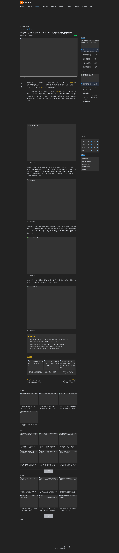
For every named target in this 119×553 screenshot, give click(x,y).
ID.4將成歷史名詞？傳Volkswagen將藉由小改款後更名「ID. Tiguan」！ (67, 372)
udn (21, 26)
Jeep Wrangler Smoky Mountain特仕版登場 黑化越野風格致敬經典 (49, 339)
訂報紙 (71, 546)
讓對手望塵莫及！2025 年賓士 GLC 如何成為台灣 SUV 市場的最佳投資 (68, 447)
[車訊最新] (98, 38)
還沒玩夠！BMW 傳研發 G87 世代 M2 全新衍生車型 (45, 349)
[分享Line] (21, 86)
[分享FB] (21, 83)
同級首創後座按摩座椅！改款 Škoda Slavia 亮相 (44, 342)
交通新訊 (53, 6)
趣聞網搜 (61, 6)
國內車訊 (22, 6)
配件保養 (84, 6)
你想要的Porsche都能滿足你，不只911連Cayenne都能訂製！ (48, 407)
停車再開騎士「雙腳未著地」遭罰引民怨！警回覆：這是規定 (68, 464)
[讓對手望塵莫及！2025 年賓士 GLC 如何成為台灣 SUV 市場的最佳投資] (68, 439)
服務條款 (53, 546)
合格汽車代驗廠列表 (86, 161)
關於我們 (76, 546)
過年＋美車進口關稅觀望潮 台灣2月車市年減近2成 (35, 372)
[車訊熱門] (98, 71)
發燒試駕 (30, 6)
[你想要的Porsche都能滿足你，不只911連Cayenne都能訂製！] (48, 399)
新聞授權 (48, 546)
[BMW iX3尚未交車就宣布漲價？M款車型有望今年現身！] (51, 365)
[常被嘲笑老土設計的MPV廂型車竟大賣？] (29, 417)
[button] (98, 2)
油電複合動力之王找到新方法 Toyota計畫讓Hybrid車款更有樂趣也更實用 (68, 491)
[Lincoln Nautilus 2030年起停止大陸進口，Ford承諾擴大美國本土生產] (68, 399)
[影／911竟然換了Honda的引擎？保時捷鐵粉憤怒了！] (48, 439)
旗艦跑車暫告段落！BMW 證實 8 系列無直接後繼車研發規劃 (47, 344)
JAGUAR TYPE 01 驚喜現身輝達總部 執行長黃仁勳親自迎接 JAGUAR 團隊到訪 (48, 491)
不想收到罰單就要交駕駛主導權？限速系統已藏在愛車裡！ (47, 346)
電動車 (31, 29)
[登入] (96, 2)
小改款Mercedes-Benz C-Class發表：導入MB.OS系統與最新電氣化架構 (48, 509)
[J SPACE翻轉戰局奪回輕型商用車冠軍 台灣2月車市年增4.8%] (48, 456)
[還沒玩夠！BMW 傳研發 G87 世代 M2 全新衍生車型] (29, 399)
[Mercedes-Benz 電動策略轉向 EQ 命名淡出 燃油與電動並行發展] (29, 456)
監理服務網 (84, 169)
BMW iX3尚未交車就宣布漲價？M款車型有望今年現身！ (51, 372)
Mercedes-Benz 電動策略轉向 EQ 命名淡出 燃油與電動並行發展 (28, 464)
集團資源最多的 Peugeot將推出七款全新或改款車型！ (28, 509)
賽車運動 (92, 6)
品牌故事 (76, 6)
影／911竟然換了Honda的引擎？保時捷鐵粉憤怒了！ (47, 447)
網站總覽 (81, 546)
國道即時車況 (85, 158)
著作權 (57, 546)
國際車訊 (37, 6)
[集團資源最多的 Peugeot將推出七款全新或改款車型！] (29, 501)
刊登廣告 (37, 546)
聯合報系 (67, 546)
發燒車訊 (24, 26)
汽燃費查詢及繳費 (86, 166)
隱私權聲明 (62, 546)
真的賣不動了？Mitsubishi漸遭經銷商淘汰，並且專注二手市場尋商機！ (28, 447)
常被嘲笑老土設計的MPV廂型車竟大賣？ (28, 425)
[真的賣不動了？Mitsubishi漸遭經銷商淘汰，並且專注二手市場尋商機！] (29, 439)
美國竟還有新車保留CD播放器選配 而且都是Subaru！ (68, 509)
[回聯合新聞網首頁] (21, 2)
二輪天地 (69, 6)
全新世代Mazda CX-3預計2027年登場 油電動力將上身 (29, 491)
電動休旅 (22, 29)
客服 (44, 546)
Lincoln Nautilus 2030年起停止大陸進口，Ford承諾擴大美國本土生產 (68, 407)
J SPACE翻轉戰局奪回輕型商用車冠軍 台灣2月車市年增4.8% (48, 464)
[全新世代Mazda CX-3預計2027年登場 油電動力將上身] (29, 483)
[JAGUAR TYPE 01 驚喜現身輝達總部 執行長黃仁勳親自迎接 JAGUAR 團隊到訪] (48, 483)
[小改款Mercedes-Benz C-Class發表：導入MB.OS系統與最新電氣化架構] (48, 501)
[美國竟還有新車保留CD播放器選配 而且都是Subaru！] (68, 501)
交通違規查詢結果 (86, 164)
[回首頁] (27, 2)
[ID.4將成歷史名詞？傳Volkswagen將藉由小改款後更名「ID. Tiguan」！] (67, 365)
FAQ (42, 546)
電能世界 (45, 6)
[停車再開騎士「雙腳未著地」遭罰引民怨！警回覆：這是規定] (68, 456)
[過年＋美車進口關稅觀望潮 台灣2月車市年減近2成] (35, 365)
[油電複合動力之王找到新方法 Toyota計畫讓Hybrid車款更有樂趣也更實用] (68, 483)
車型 (27, 29)
